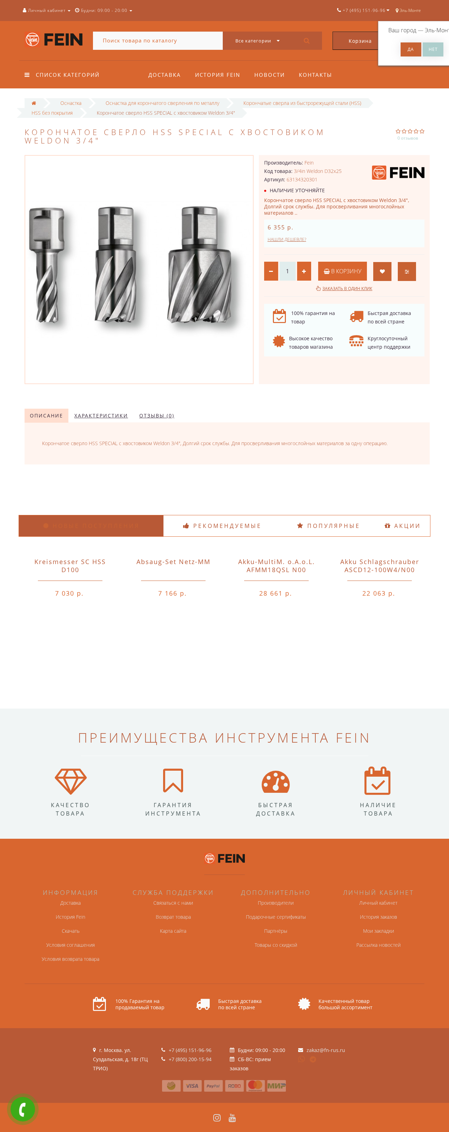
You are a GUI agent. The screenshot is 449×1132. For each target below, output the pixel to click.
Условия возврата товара (70, 959)
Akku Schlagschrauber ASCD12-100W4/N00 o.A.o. (379, 569)
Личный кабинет (378, 902)
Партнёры (275, 930)
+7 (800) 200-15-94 (190, 1059)
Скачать (71, 930)
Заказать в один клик (347, 289)
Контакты (315, 74)
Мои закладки (378, 930)
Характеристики (101, 415)
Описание (46, 415)
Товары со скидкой (276, 945)
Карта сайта (173, 930)
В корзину (345, 271)
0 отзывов (407, 138)
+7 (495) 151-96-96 (190, 1050)
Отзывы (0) (156, 415)
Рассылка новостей (378, 945)
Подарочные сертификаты (276, 916)
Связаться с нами (173, 902)
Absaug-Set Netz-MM (173, 561)
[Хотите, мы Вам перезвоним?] (23, 1109)
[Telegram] (313, 1059)
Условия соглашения (70, 945)
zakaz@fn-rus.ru (326, 1050)
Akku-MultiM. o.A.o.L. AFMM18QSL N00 (276, 565)
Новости (269, 74)
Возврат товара (173, 916)
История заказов (378, 916)
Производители (276, 902)
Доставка (164, 74)
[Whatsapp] (301, 1058)
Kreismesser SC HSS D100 (70, 565)
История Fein (217, 74)
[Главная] (34, 103)
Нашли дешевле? (287, 239)
